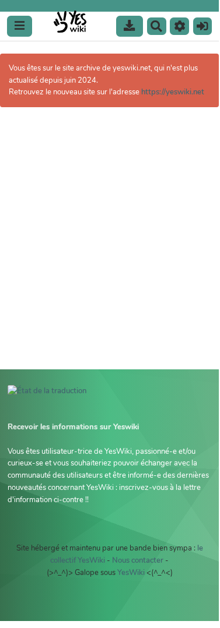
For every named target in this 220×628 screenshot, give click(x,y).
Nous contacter (137, 560)
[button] (179, 26)
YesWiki (131, 572)
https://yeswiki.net (172, 92)
